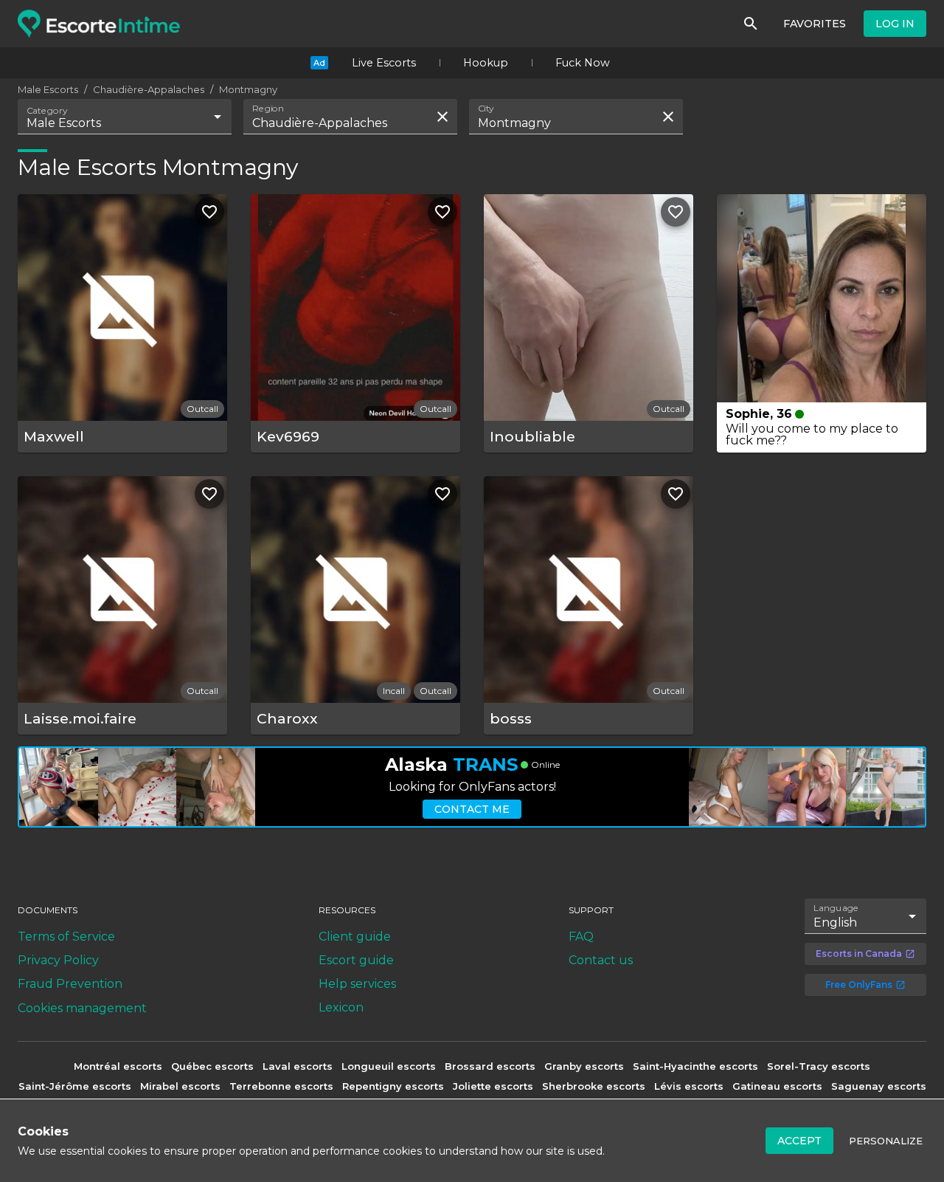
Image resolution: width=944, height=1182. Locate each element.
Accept (799, 1140)
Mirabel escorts (180, 1086)
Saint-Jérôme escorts (74, 1086)
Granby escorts (584, 1066)
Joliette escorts (493, 1086)
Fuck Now (582, 62)
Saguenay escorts (878, 1086)
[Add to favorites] (209, 212)
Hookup (485, 62)
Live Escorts (384, 62)
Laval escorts (298, 1066)
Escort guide (356, 960)
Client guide (355, 937)
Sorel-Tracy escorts (818, 1066)
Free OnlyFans (858, 984)
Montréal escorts (118, 1066)
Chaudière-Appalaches (148, 89)
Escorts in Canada (859, 953)
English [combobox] (835, 922)
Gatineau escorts (777, 1086)
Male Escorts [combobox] (64, 123)
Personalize (886, 1141)
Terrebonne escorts (281, 1086)
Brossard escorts (490, 1066)
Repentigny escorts (393, 1086)
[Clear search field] (442, 116)
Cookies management (82, 1008)
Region (268, 108)
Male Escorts (48, 89)
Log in (894, 23)
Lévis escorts (688, 1086)
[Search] (751, 23)
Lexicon (341, 1007)
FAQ (581, 937)
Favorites (814, 23)
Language (836, 908)
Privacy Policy (58, 960)
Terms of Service (66, 937)
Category (47, 111)
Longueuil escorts (388, 1066)
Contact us (601, 960)
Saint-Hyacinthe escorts (695, 1066)
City (486, 108)
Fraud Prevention (70, 984)
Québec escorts (212, 1066)
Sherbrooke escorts (593, 1086)
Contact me (472, 809)
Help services (357, 984)
